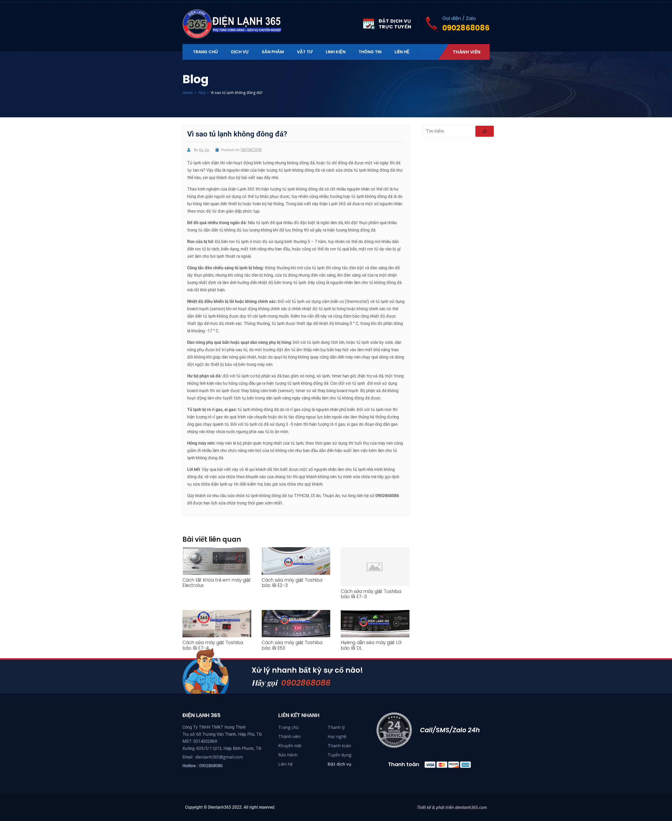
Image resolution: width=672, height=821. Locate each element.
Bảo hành (287, 755)
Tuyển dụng (339, 755)
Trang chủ (288, 727)
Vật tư (305, 52)
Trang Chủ (205, 52)
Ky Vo (204, 149)
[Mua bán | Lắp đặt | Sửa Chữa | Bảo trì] (234, 24)
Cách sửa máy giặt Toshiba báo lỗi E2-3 (292, 582)
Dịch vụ (240, 52)
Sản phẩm (273, 52)
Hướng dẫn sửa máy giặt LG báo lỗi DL (371, 645)
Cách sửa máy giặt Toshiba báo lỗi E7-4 (212, 645)
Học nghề (337, 736)
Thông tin (370, 52)
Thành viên (467, 52)
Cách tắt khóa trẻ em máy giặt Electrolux (216, 582)
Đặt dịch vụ (339, 764)
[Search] (484, 131)
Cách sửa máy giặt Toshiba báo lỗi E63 (292, 645)
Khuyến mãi (289, 746)
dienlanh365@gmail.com (219, 757)
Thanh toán (339, 746)
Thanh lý (336, 727)
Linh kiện (335, 52)
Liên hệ (402, 52)
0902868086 (305, 682)
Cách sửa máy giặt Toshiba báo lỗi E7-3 (371, 594)
